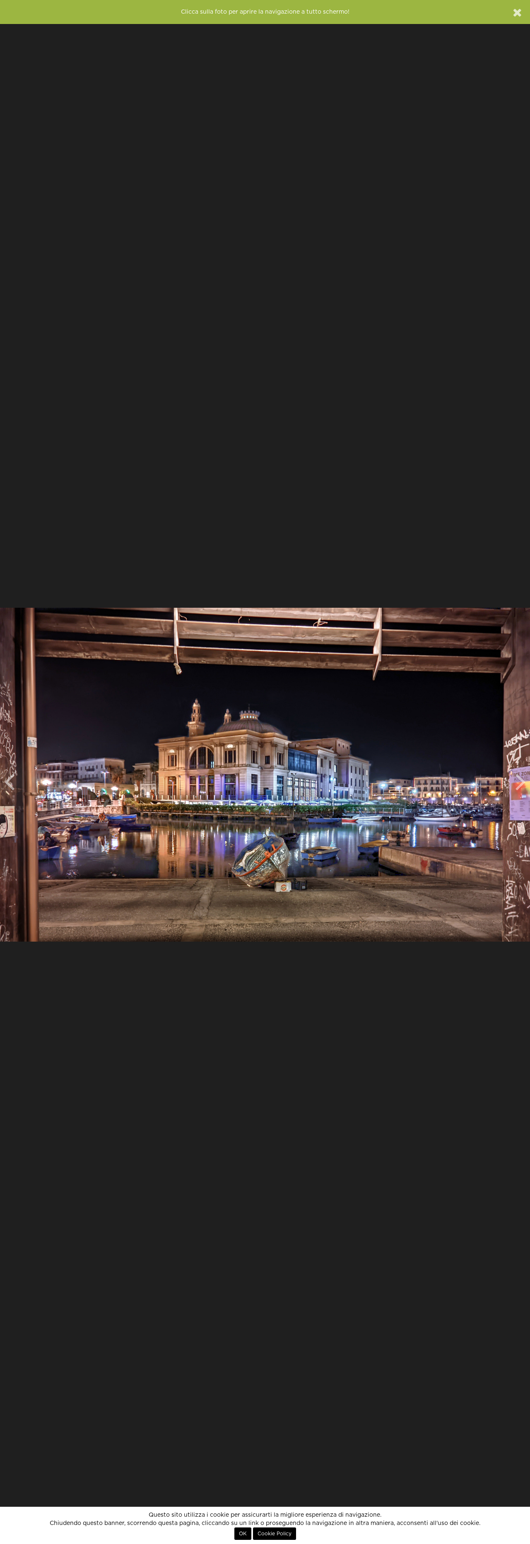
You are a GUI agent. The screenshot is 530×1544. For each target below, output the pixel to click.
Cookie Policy (275, 1533)
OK (243, 1533)
